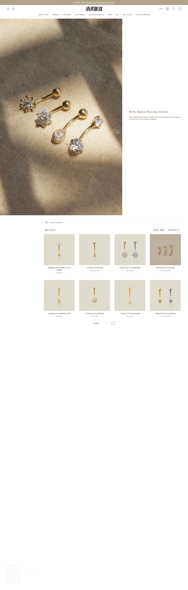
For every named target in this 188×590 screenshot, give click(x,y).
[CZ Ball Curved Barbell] (94, 249)
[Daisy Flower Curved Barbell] (130, 249)
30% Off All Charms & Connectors (100, 2)
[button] (43, 15)
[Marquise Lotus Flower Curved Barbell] (59, 249)
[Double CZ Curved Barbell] (130, 295)
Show (156, 230)
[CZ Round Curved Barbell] (94, 295)
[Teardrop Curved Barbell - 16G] (59, 295)
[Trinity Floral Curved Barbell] (165, 295)
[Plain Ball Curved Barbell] (165, 249)
